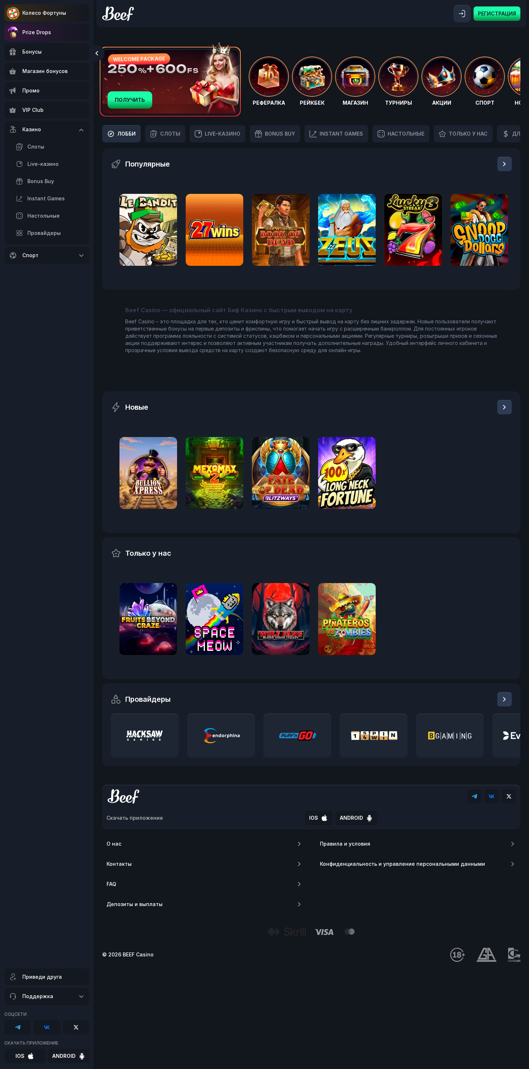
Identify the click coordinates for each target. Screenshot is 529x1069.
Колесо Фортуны (44, 13)
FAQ (111, 884)
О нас (114, 844)
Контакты (119, 864)
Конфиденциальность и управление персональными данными (402, 864)
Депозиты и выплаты (135, 904)
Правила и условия (345, 844)
